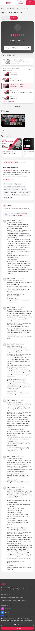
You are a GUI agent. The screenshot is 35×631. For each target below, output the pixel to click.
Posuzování (7, 195)
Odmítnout (17, 624)
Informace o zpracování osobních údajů (12, 597)
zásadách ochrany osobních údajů (23, 620)
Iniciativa (23, 189)
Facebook (8, 612)
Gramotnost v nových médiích (11, 189)
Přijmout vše (17, 628)
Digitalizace (18, 184)
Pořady (3, 8)
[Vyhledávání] (14, 2)
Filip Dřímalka (6, 170)
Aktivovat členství (21, 2)
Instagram (8, 608)
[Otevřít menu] (2, 2)
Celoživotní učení (8, 184)
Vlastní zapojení (8, 197)
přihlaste (20, 215)
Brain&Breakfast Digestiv (18, 60)
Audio (14, 18)
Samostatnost (25, 195)
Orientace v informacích (25, 192)
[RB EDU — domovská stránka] (8, 2)
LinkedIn (7, 616)
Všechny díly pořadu (8, 101)
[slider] (10, 48)
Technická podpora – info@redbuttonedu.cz (13, 600)
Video (6, 18)
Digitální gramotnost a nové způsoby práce (15, 186)
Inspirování (13, 192)
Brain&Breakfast (11, 8)
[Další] (32, 135)
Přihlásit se (31, 2)
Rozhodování (15, 195)
